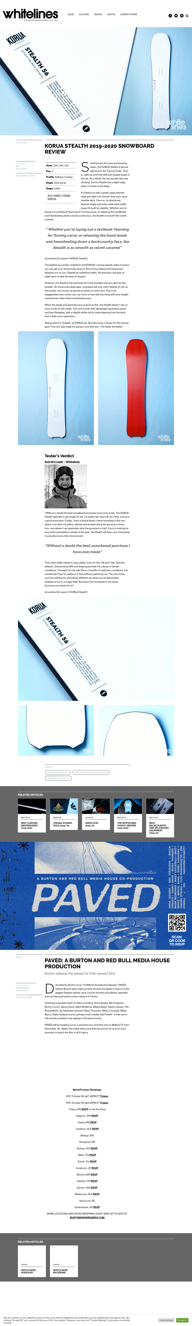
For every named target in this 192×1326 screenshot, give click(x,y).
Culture (84, 14)
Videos (19, 957)
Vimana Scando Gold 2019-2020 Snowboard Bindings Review (64, 814)
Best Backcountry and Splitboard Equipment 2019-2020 (160, 817)
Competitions (128, 14)
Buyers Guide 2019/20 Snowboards (91, 772)
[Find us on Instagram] (182, 15)
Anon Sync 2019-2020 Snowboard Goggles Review (96, 814)
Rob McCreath (54, 461)
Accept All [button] (182, 1320)
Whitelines (73, 461)
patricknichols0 (22, 990)
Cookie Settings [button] (166, 1320)
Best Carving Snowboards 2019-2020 (32, 815)
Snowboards (21, 142)
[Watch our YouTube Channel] (176, 15)
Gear (71, 14)
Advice (111, 14)
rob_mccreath (22, 168)
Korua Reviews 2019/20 (58, 778)
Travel (98, 14)
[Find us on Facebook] (170, 15)
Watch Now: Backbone (64, 1261)
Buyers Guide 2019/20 (58, 772)
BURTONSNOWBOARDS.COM (87, 1217)
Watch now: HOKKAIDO (32, 1261)
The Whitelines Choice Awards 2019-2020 (128, 815)
